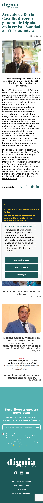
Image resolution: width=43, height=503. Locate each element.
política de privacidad (19, 446)
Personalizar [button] (21, 267)
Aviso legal (21, 489)
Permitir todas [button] (21, 260)
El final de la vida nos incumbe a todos (21, 293)
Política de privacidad (21, 481)
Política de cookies (21, 485)
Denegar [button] (21, 274)
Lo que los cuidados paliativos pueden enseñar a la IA (21, 376)
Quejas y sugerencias (21, 493)
